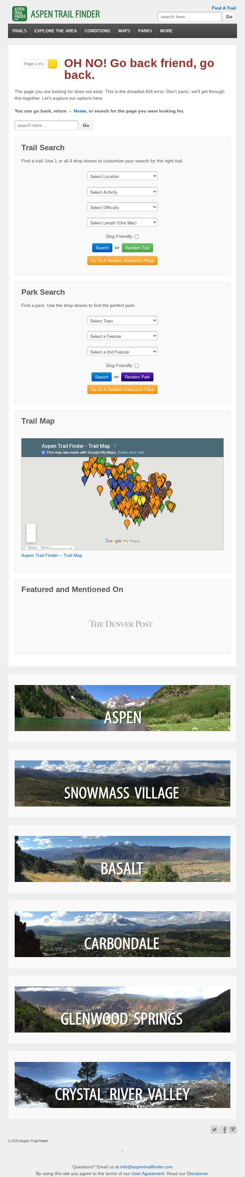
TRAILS (19, 30)
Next (146, 628)
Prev (99, 628)
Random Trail (137, 248)
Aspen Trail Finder (33, 1141)
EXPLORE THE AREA (55, 30)
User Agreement (147, 1173)
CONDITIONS (97, 30)
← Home (77, 110)
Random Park (137, 377)
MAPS (124, 30)
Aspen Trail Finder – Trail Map (51, 555)
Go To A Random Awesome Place (122, 260)
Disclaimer (197, 1173)
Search (102, 248)
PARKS (145, 30)
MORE (166, 30)
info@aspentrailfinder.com (146, 1166)
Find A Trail (224, 8)
